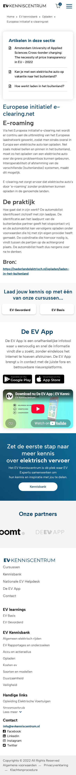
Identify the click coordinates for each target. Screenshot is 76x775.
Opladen (9, 658)
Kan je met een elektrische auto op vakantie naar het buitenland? (39, 74)
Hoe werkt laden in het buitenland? (39, 86)
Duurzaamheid (13, 678)
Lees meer (10, 712)
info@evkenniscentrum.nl (21, 726)
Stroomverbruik (14, 708)
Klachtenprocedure (24, 770)
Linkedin (13, 736)
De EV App (11, 589)
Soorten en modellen (17, 671)
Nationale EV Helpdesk (21, 581)
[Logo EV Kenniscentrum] (25, 6)
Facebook (14, 731)
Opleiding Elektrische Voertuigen (26, 701)
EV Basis (9, 615)
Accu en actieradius (17, 652)
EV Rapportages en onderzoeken (26, 645)
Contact (9, 596)
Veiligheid (10, 685)
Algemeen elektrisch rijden (22, 638)
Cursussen (11, 567)
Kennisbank (38, 486)
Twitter (12, 745)
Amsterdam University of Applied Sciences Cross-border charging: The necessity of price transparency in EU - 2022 (40, 55)
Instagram (14, 741)
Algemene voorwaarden (20, 765)
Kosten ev (10, 665)
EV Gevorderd (13, 622)
